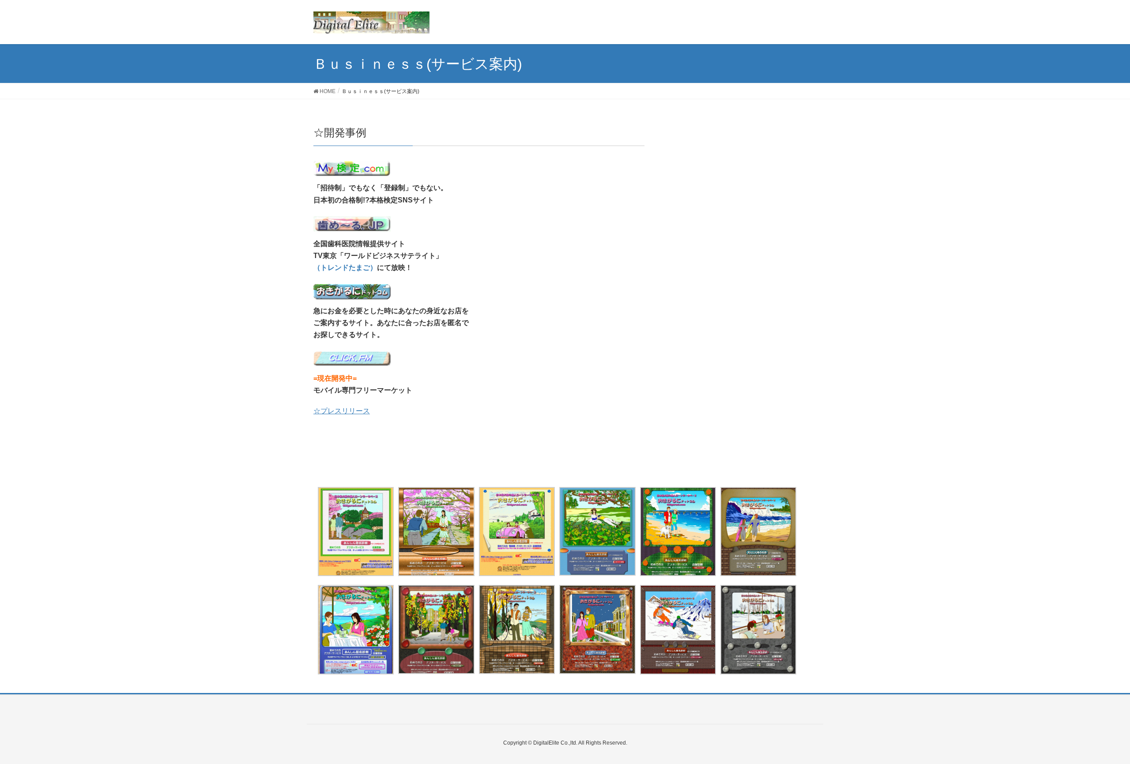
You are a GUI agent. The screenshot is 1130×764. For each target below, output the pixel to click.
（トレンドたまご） (345, 267)
